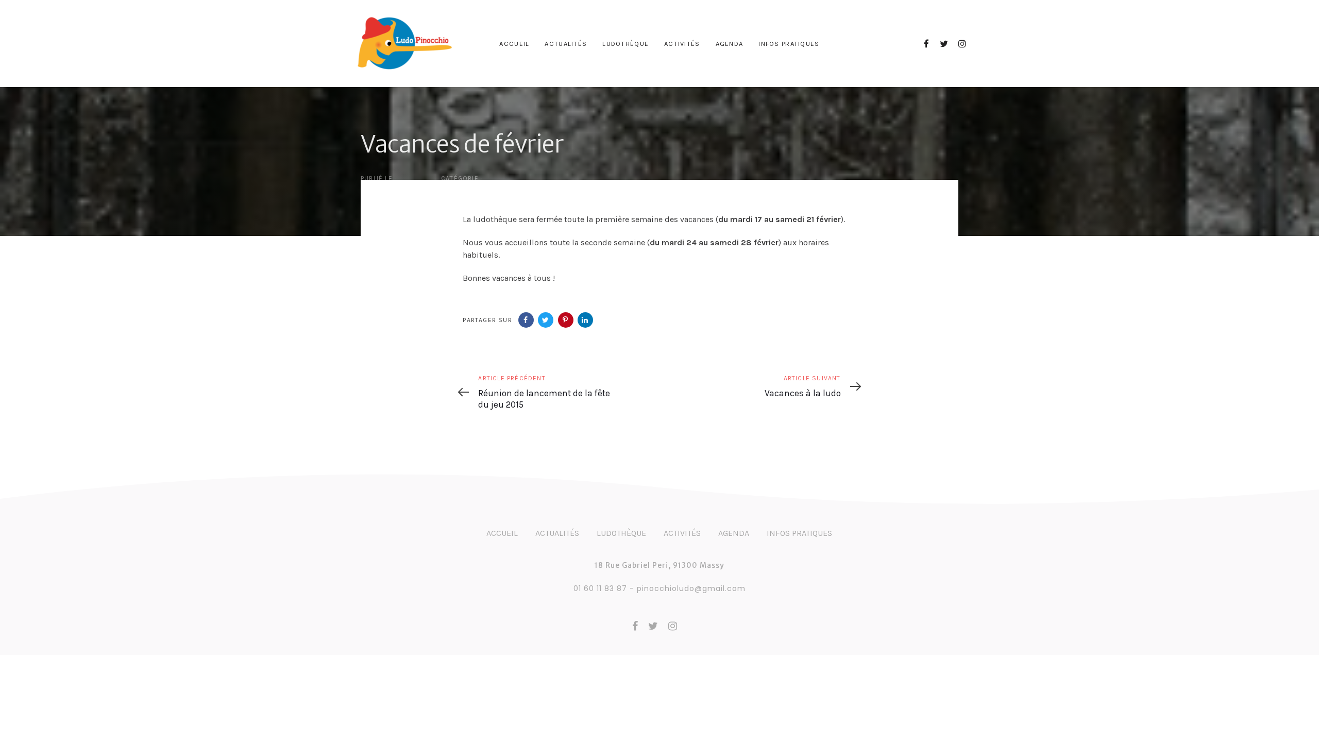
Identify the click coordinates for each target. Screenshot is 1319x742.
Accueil (502, 533)
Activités (682, 533)
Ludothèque (621, 533)
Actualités (557, 533)
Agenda (733, 533)
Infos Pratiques (799, 533)
